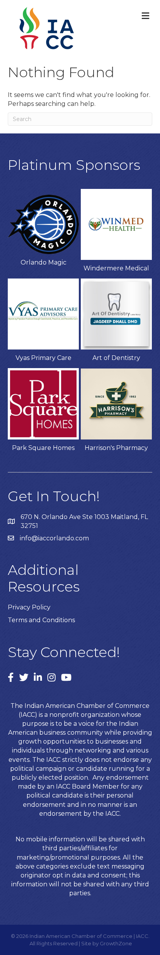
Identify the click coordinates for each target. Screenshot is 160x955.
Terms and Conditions (41, 620)
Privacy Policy (29, 607)
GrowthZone (116, 943)
